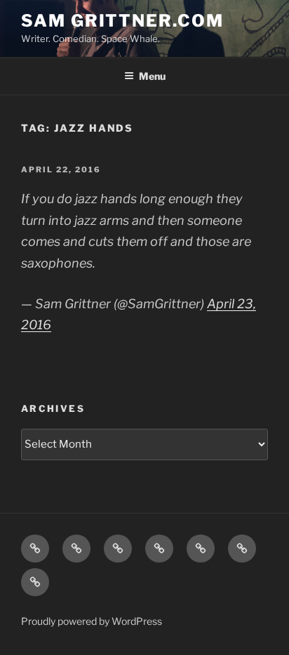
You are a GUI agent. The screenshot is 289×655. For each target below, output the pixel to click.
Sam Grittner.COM (122, 21)
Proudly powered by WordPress (91, 621)
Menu (152, 76)
